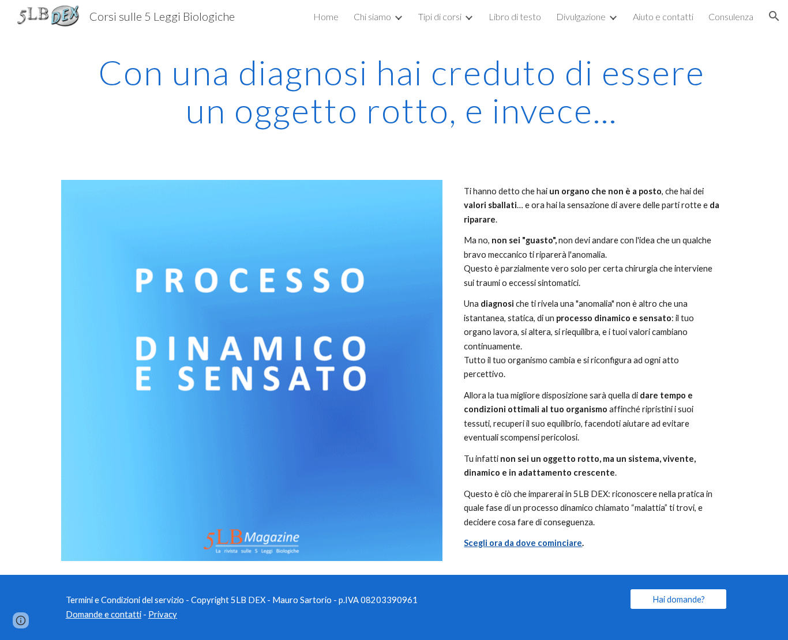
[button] (774, 16)
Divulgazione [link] (581, 16)
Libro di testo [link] (515, 16)
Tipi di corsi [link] (439, 16)
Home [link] (326, 16)
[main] (394, 91)
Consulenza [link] (730, 16)
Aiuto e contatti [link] (663, 16)
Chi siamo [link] (372, 16)
